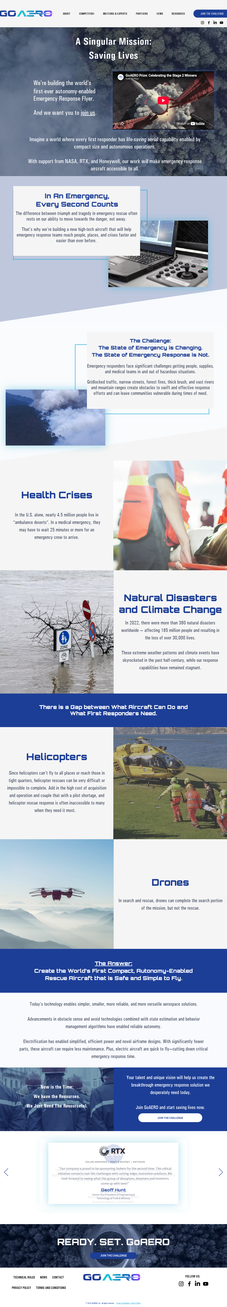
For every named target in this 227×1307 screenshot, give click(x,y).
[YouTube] (221, 23)
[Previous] (6, 1172)
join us (88, 112)
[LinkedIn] (215, 23)
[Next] (221, 1172)
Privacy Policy (136, 1303)
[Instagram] (202, 23)
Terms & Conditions (123, 1303)
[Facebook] (209, 23)
